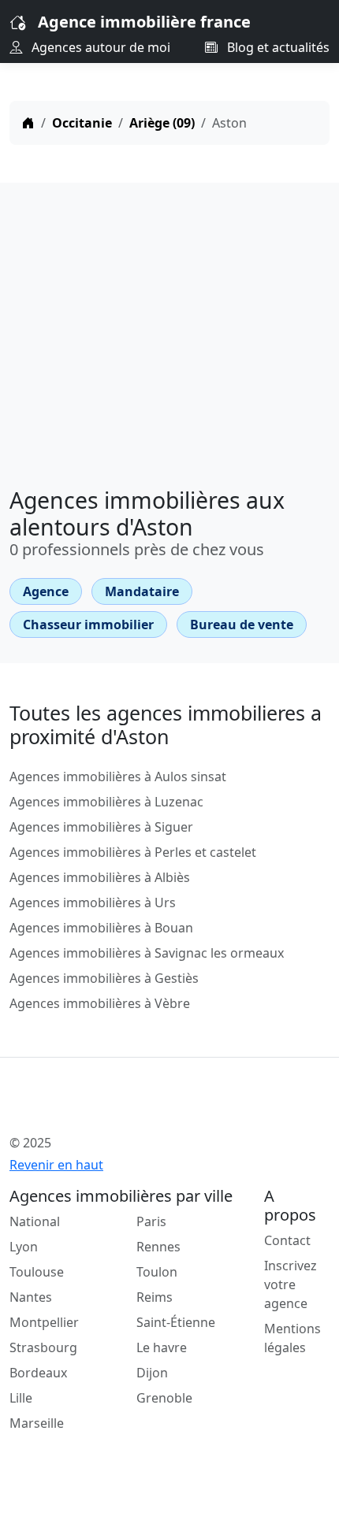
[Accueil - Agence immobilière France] (141, 1108)
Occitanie (82, 123)
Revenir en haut (56, 1164)
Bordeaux (38, 1372)
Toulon (156, 1272)
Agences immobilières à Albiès (99, 877)
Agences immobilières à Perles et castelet (132, 852)
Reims (154, 1297)
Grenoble (164, 1398)
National (34, 1221)
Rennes (158, 1246)
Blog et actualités (277, 47)
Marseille (36, 1423)
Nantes (30, 1297)
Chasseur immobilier (88, 624)
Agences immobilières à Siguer (101, 827)
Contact (287, 1240)
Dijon (152, 1372)
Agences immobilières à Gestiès (104, 978)
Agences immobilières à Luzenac (106, 801)
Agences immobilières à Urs (92, 902)
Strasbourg (43, 1347)
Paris (151, 1221)
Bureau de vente (241, 624)
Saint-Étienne (175, 1322)
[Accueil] (28, 123)
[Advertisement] (169, 329)
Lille (20, 1398)
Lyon (23, 1246)
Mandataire (142, 591)
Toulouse (36, 1272)
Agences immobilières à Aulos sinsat (117, 776)
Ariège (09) (162, 123)
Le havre (161, 1347)
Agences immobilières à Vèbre (99, 1003)
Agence (46, 591)
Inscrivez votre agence (290, 1284)
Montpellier (44, 1322)
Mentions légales (292, 1338)
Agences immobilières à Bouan (101, 927)
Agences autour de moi (99, 47)
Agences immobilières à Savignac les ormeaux (146, 953)
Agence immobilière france (144, 21)
